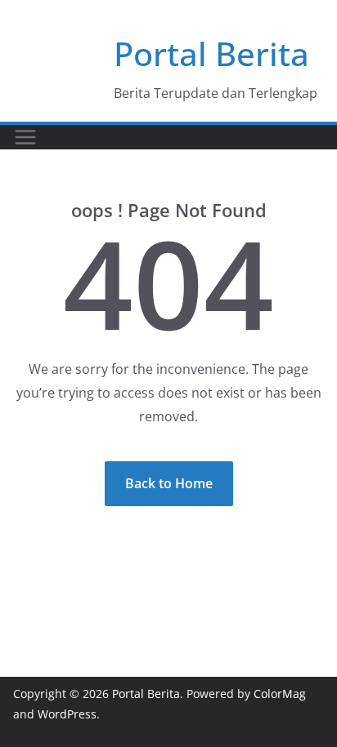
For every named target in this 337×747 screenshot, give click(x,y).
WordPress (67, 714)
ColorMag (280, 693)
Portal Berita (211, 53)
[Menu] (25, 137)
